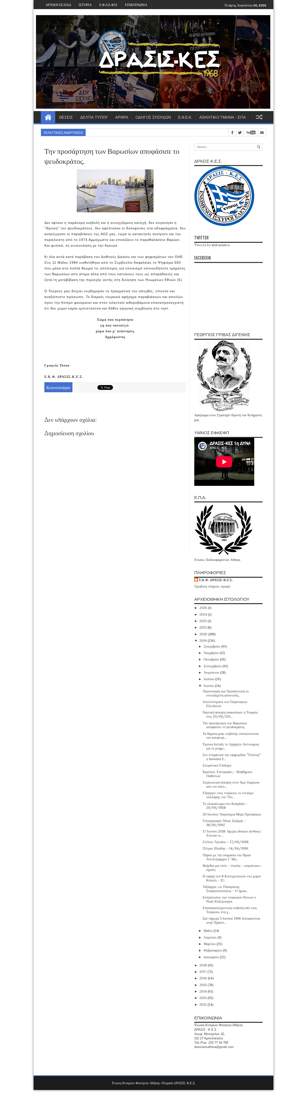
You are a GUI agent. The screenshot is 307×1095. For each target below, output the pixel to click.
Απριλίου (211, 937)
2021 (203, 627)
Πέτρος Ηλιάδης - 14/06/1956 (225, 848)
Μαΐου (208, 930)
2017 (203, 972)
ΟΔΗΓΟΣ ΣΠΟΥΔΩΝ (153, 117)
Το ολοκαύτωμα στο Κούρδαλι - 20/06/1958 (225, 806)
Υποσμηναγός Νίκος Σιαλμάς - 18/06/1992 (224, 823)
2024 (204, 614)
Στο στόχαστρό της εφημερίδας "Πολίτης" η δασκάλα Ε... (232, 757)
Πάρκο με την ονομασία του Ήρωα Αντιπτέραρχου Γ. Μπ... (227, 857)
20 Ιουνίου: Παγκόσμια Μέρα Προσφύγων (232, 814)
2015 (204, 985)
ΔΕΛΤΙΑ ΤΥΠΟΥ (94, 117)
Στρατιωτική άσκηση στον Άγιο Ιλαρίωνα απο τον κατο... (231, 784)
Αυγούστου (212, 672)
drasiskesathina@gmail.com (214, 1047)
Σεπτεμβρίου (213, 666)
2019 (204, 640)
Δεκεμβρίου (212, 646)
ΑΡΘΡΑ (121, 117)
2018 (204, 965)
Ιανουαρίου (212, 957)
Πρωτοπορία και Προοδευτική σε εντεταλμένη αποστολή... (226, 693)
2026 (204, 608)
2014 (204, 991)
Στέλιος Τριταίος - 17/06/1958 (225, 842)
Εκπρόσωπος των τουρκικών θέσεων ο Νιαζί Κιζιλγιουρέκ (229, 899)
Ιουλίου (209, 679)
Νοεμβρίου (212, 653)
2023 (204, 621)
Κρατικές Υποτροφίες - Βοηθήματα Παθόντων (227, 774)
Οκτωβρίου (212, 659)
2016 (204, 978)
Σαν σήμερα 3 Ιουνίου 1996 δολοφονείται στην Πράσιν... (231, 920)
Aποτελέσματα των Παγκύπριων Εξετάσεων (225, 704)
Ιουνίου (209, 686)
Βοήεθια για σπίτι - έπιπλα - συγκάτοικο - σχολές (232, 867)
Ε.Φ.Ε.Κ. (185, 117)
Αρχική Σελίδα (48, 117)
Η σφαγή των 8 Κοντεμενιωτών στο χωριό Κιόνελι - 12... (232, 878)
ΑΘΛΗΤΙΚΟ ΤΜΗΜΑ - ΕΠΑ (222, 117)
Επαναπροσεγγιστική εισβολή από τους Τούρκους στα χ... (230, 910)
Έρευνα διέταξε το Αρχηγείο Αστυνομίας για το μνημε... (231, 746)
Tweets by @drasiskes (212, 245)
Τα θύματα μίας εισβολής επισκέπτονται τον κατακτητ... (231, 736)
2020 (204, 634)
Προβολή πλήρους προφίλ (212, 586)
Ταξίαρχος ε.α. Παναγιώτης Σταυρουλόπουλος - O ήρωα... (225, 889)
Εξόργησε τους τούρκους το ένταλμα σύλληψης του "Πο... (228, 795)
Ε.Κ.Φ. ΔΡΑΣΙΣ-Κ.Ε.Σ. (216, 580)
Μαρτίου (210, 944)
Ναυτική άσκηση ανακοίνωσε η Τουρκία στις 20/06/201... (230, 714)
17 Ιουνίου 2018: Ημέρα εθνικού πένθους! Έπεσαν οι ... (232, 833)
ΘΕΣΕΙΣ (66, 117)
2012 (203, 1004)
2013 (203, 998)
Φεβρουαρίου (213, 950)
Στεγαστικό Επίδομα (217, 765)
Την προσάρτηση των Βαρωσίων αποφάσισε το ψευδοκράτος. (225, 725)
